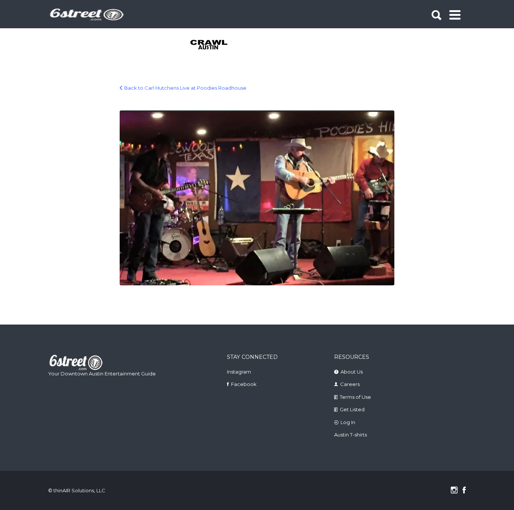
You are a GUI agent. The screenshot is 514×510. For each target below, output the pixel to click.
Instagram (239, 372)
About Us (352, 372)
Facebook (244, 384)
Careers (350, 384)
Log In (348, 422)
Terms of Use (355, 397)
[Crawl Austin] (213, 45)
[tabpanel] (213, 45)
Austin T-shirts (350, 435)
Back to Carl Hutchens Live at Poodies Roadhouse (185, 88)
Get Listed (352, 409)
